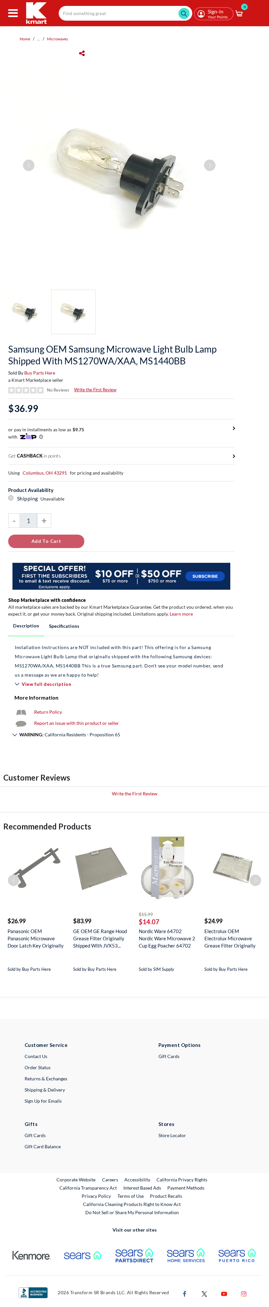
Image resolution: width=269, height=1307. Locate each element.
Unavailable (53, 498)
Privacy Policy (96, 1196)
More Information (36, 697)
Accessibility (137, 1179)
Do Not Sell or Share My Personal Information (132, 1212)
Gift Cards (168, 1056)
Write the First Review (95, 389)
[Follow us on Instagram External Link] (243, 1293)
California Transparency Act (88, 1188)
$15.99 (146, 914)
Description (26, 625)
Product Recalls (166, 1196)
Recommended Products (47, 826)
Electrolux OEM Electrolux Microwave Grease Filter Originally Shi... (230, 938)
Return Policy (48, 712)
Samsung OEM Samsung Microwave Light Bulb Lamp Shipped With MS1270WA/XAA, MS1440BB (112, 354)
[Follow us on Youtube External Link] (224, 1293)
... (38, 38)
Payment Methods (185, 1188)
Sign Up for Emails (43, 1101)
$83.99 (82, 921)
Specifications (64, 626)
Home (25, 38)
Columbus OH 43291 (45, 473)
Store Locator (172, 1135)
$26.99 (17, 921)
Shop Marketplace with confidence (47, 600)
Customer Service (46, 1045)
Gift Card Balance (43, 1146)
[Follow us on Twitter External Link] (204, 1293)
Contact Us (36, 1056)
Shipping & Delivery (45, 1090)
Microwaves (57, 38)
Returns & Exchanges (46, 1078)
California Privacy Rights (181, 1179)
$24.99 (213, 921)
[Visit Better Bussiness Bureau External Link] (33, 1292)
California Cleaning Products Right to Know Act (132, 1204)
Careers (110, 1179)
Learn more (181, 614)
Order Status (38, 1067)
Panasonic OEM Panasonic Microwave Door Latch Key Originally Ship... (36, 938)
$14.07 (149, 922)
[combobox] (125, 13)
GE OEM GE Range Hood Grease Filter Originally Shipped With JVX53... (100, 938)
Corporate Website (76, 1179)
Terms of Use (130, 1196)
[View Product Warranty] (21, 712)
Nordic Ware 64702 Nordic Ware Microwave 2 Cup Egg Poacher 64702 (167, 938)
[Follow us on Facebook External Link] (184, 1293)
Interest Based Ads (142, 1188)
